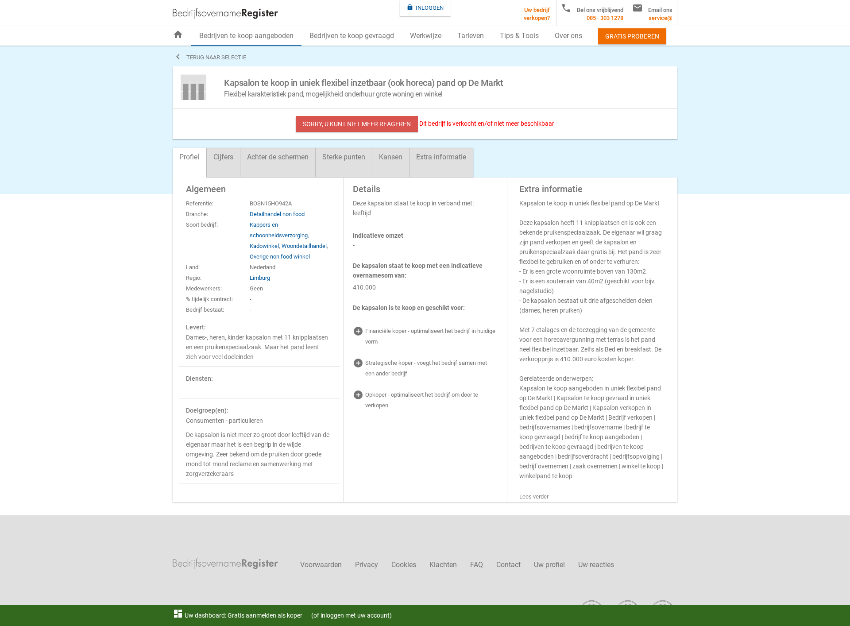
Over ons (568, 35)
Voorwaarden (321, 564)
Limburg (260, 277)
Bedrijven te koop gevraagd (351, 35)
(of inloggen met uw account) (351, 615)
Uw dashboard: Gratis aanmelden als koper (237, 615)
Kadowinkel (264, 246)
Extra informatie (441, 157)
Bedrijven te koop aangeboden (246, 35)
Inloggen (425, 7)
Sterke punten (343, 157)
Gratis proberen (632, 36)
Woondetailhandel (304, 246)
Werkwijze (425, 35)
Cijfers (223, 157)
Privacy (366, 564)
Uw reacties (596, 564)
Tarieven (470, 35)
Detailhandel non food (277, 214)
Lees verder (534, 496)
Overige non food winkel (280, 256)
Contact (508, 564)
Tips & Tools (519, 35)
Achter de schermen (278, 157)
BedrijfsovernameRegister (225, 13)
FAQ (476, 564)
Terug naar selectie (209, 56)
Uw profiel (549, 564)
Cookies (403, 564)
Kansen (390, 157)
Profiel (189, 157)
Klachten (443, 564)
